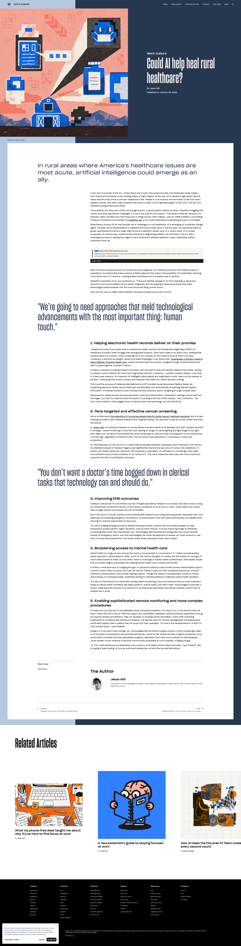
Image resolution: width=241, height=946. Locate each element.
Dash (226, 4)
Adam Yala (98, 427)
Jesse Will (154, 88)
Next (181, 710)
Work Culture (176, 4)
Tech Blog (217, 4)
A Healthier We (134, 220)
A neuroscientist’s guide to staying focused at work (130, 844)
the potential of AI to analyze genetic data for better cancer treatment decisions (150, 416)
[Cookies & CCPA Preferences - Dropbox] (30, 933)
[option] (41, 811)
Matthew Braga (188, 851)
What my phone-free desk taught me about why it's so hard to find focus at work (48, 832)
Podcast (206, 4)
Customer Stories (192, 4)
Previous (58, 710)
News (165, 4)
